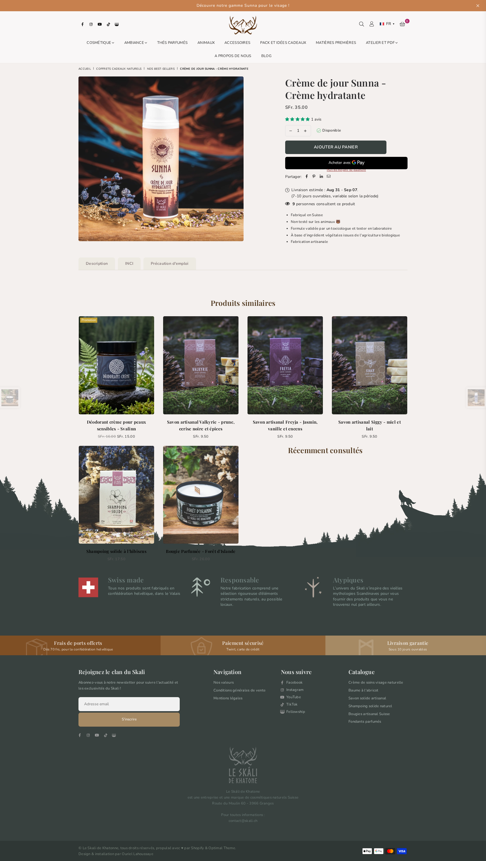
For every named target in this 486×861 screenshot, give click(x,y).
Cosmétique (99, 42)
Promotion (89, 320)
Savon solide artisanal (367, 698)
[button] (298, 119)
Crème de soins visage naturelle (375, 682)
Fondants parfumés (364, 721)
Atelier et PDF (380, 42)
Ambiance (134, 42)
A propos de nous (233, 55)
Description (97, 263)
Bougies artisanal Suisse (369, 714)
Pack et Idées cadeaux (283, 42)
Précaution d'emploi (169, 263)
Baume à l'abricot (363, 690)
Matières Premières (336, 42)
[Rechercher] (361, 24)
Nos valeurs (223, 682)
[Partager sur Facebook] (306, 177)
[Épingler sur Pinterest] (314, 177)
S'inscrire (129, 719)
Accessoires (237, 42)
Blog (266, 55)
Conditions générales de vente (239, 690)
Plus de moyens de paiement (346, 170)
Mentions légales (227, 698)
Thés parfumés (172, 42)
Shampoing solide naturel (370, 706)
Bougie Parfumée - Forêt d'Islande (200, 551)
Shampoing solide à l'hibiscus (116, 551)
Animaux (206, 42)
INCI (129, 263)
